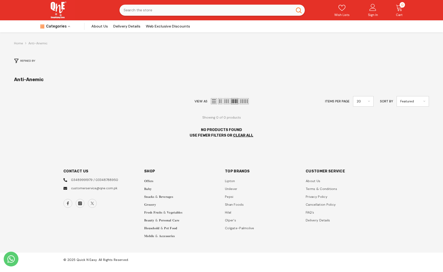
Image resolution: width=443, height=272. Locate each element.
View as (201, 101)
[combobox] (206, 10)
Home (18, 43)
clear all (243, 135)
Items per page (337, 101)
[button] (214, 101)
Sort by (386, 101)
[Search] (212, 10)
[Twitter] (92, 203)
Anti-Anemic (38, 43)
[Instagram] (80, 203)
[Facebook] (67, 203)
